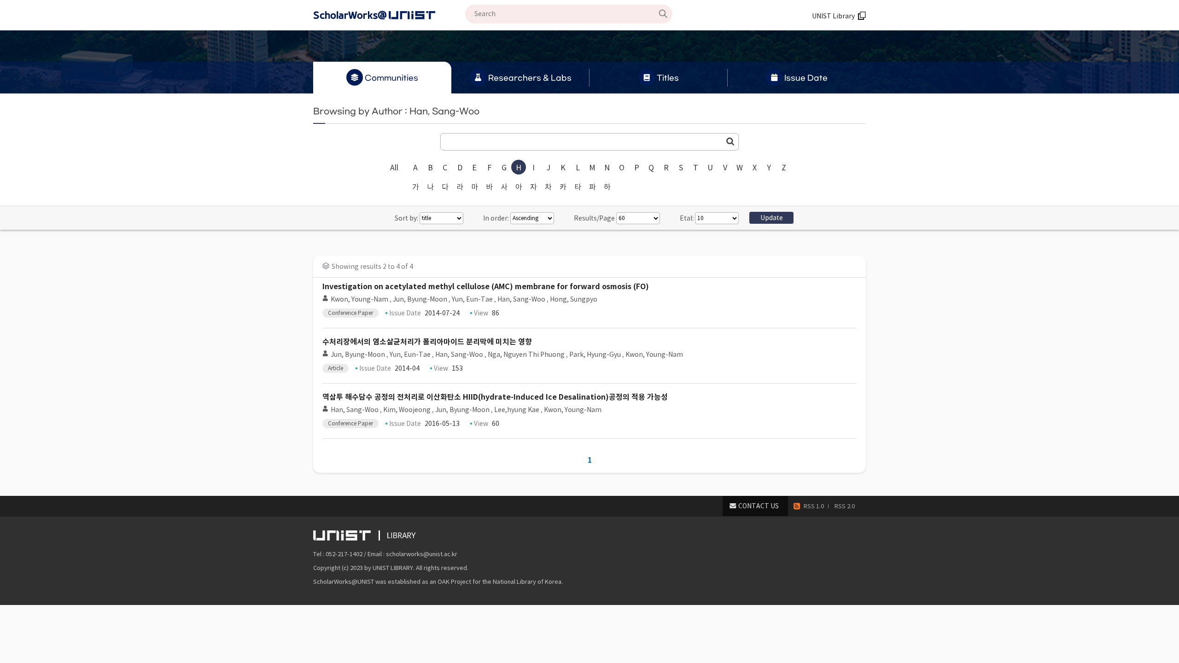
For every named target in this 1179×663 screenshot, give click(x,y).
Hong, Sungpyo (573, 299)
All (394, 167)
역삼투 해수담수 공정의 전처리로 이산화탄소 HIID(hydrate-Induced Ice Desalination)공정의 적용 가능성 (495, 397)
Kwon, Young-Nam (359, 299)
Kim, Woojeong (407, 410)
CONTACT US (758, 506)
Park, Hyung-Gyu (595, 354)
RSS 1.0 (814, 506)
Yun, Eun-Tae (472, 299)
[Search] (663, 14)
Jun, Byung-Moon (420, 299)
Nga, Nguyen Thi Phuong (526, 354)
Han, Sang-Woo (521, 299)
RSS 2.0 (845, 506)
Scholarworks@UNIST (389, 15)
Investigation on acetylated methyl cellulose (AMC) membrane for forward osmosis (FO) (485, 286)
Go (730, 141)
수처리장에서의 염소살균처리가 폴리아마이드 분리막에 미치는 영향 (427, 342)
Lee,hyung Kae (516, 410)
